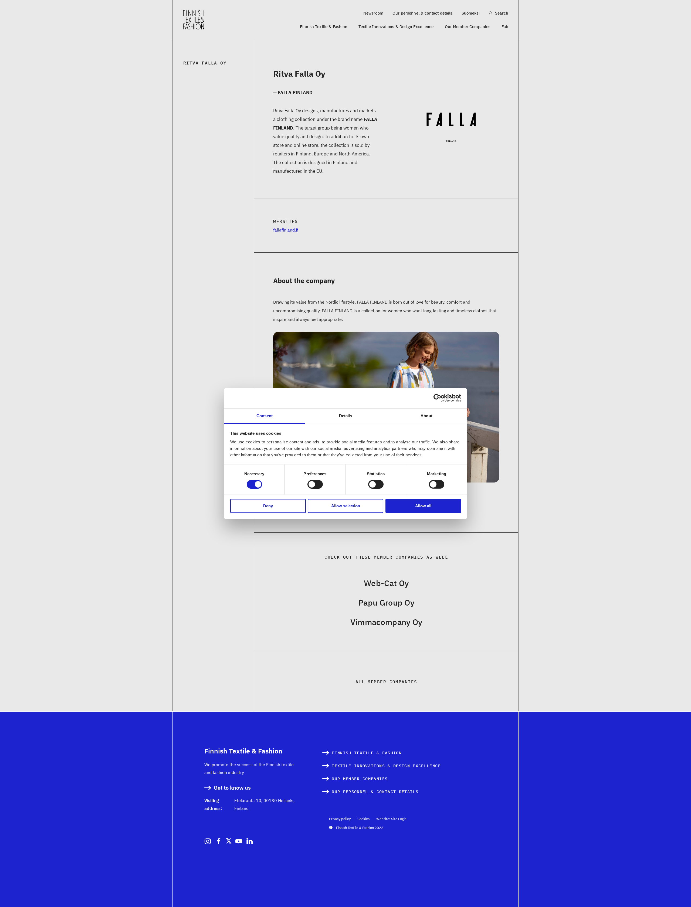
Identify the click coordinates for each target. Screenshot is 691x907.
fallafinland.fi (285, 230)
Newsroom (373, 13)
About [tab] (426, 415)
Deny (268, 506)
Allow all (423, 506)
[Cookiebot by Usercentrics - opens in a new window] (437, 398)
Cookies (363, 819)
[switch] (315, 484)
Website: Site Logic (391, 819)
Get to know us (232, 787)
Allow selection (345, 506)
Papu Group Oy (386, 602)
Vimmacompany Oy (386, 622)
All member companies (386, 681)
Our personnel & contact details (422, 13)
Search (501, 13)
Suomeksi (471, 13)
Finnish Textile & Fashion (323, 26)
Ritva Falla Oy (204, 63)
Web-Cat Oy (386, 583)
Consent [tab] (264, 415)
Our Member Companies (467, 26)
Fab (505, 26)
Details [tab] (345, 415)
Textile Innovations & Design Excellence (396, 26)
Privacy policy (340, 819)
